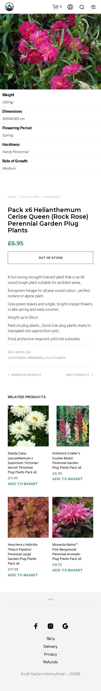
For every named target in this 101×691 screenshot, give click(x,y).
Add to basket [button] (23, 483)
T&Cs (50, 638)
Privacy (50, 654)
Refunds (50, 661)
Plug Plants (30, 197)
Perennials (52, 197)
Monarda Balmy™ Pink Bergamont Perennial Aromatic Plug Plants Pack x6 (66, 552)
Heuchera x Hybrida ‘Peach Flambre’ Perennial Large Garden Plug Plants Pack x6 (22, 554)
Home (12, 197)
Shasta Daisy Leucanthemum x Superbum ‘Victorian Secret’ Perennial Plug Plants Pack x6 (23, 462)
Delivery (50, 646)
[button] (57, 6)
